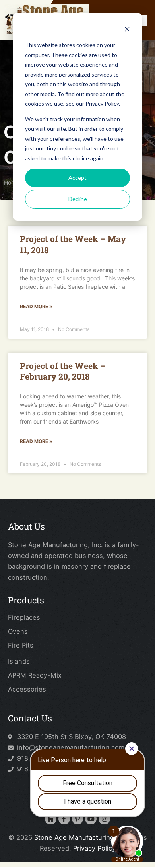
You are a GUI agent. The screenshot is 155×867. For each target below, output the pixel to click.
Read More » (36, 306)
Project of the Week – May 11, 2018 (73, 244)
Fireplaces (24, 617)
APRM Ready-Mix (35, 675)
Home (11, 182)
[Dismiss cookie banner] (127, 30)
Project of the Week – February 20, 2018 (63, 371)
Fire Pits (20, 645)
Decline (77, 198)
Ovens (18, 631)
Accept (77, 177)
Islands (19, 661)
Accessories (27, 689)
